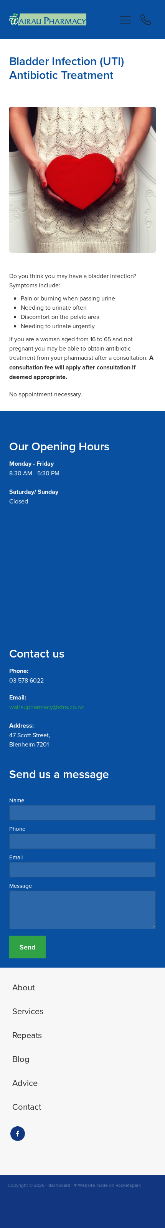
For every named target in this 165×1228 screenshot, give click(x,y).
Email (16, 857)
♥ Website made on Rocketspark (107, 1185)
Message (20, 886)
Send (27, 947)
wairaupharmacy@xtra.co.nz (46, 707)
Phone (17, 829)
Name (16, 800)
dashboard (59, 1185)
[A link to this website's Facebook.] (17, 1133)
